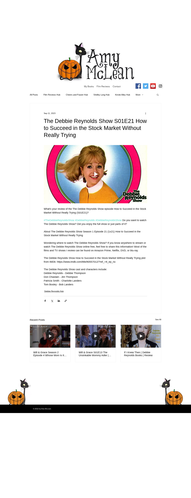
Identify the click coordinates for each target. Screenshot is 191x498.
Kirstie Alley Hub (122, 95)
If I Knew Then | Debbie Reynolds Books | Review (138, 354)
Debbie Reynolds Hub (54, 291)
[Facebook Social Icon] (138, 86)
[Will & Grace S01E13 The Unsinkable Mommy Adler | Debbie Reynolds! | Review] (95, 336)
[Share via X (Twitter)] (52, 300)
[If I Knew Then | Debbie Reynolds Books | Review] (141, 336)
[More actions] (145, 113)
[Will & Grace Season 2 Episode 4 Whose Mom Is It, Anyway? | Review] (50, 336)
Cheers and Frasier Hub (77, 95)
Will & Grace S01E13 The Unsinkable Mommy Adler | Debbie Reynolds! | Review (94, 354)
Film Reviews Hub (51, 95)
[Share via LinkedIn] (58, 300)
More (138, 95)
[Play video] (95, 174)
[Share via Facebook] (45, 300)
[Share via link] (65, 300)
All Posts (34, 95)
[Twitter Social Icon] (145, 86)
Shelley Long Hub (101, 95)
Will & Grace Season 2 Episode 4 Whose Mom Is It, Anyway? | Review (49, 354)
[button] (157, 95)
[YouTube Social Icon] (153, 86)
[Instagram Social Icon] (160, 86)
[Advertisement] (84, 19)
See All (158, 319)
